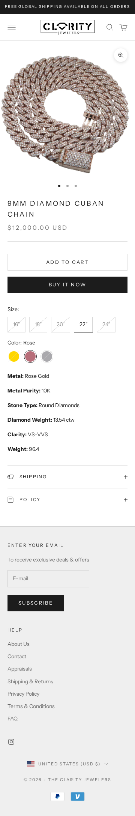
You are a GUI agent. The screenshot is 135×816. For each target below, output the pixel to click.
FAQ (13, 718)
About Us (19, 644)
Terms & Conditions (31, 706)
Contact (17, 656)
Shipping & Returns (30, 681)
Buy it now (67, 284)
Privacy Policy (23, 693)
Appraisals (20, 668)
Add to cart (67, 262)
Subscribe (35, 603)
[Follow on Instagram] (11, 742)
